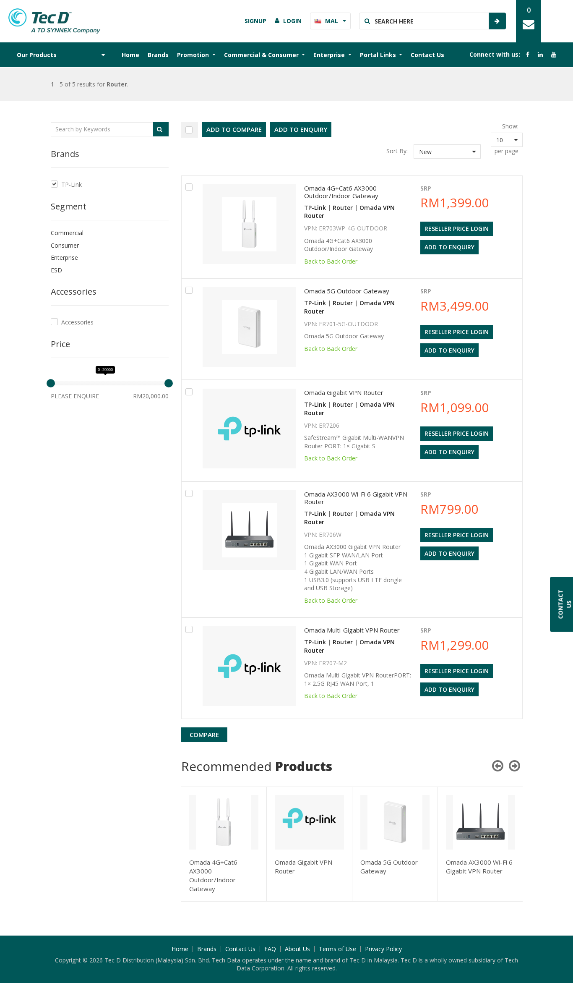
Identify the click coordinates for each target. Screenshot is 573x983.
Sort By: (397, 151)
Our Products (37, 55)
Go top (562, 960)
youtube (553, 54)
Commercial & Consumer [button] (262, 55)
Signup (255, 21)
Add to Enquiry (300, 129)
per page (506, 151)
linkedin (540, 54)
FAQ (270, 949)
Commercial (67, 233)
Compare (204, 734)
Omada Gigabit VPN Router (343, 392)
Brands (158, 55)
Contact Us (427, 55)
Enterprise (64, 257)
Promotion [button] (194, 55)
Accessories (77, 322)
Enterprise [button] (329, 55)
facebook (528, 54)
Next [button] (514, 765)
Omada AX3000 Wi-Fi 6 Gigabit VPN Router (355, 498)
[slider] (51, 383)
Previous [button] (498, 765)
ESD (56, 270)
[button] (447, 151)
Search (497, 21)
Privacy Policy (383, 949)
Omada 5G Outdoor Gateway (346, 291)
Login (292, 21)
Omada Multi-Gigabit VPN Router (352, 630)
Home (130, 55)
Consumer (65, 245)
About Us (297, 949)
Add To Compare (234, 129)
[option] (224, 844)
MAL (331, 21)
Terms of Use (337, 949)
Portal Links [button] (379, 55)
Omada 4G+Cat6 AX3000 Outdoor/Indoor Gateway (341, 192)
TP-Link (71, 184)
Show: (510, 126)
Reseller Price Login (457, 229)
